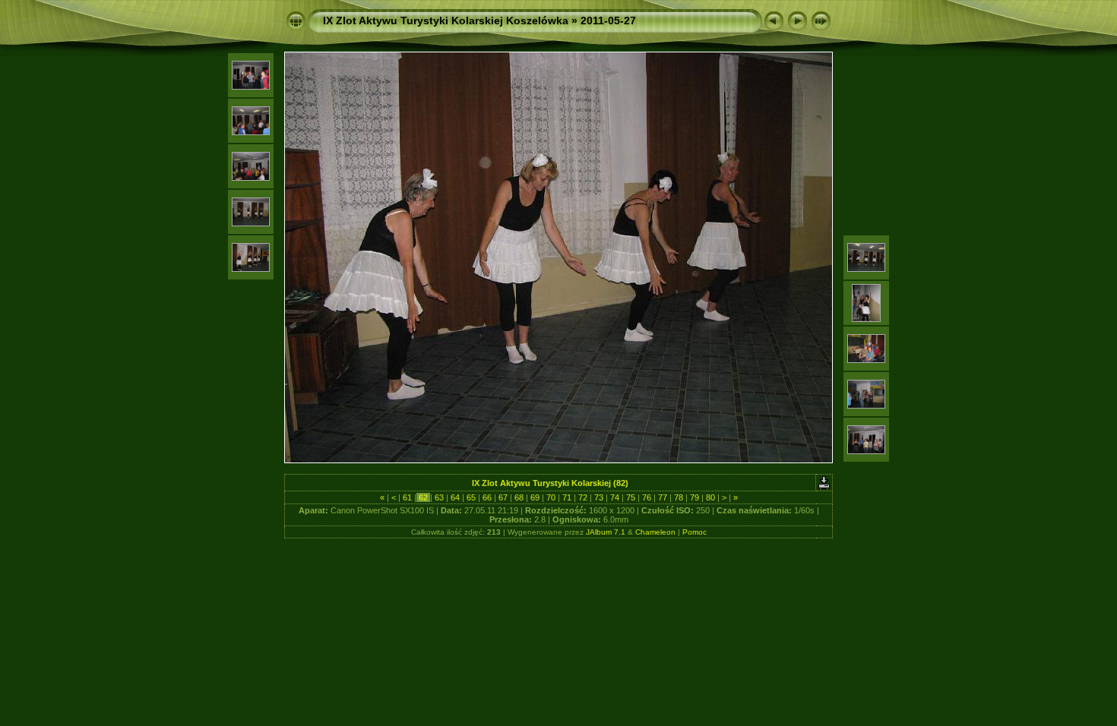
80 (710, 497)
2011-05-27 (608, 20)
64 (455, 497)
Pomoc (694, 532)
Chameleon (655, 532)
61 (407, 497)
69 (535, 497)
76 (646, 497)
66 (487, 497)
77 (662, 497)
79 (694, 497)
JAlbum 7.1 (605, 532)
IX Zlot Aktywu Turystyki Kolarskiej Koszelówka (445, 20)
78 (678, 497)
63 (439, 497)
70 (551, 497)
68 (519, 497)
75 (631, 497)
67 (503, 497)
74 (615, 497)
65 (471, 497)
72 (583, 497)
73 (599, 497)
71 (567, 497)
